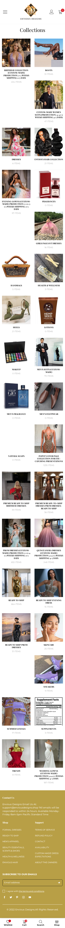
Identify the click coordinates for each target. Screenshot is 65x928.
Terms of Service (45, 830)
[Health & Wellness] (48, 268)
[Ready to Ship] (16, 582)
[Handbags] (16, 268)
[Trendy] (16, 753)
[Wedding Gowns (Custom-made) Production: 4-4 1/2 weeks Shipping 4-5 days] (48, 753)
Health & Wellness (13, 856)
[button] (59, 882)
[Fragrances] (48, 184)
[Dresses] (16, 141)
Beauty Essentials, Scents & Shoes (13, 849)
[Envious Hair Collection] (48, 141)
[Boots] (48, 52)
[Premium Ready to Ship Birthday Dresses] (16, 485)
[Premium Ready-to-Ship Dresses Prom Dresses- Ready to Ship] (48, 485)
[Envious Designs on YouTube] (30, 897)
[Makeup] (16, 352)
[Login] (51, 12)
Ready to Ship (10, 835)
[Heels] (16, 309)
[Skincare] (48, 627)
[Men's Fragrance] (16, 396)
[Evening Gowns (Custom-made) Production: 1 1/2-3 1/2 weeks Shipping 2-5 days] (16, 184)
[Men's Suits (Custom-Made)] (48, 352)
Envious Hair (10, 862)
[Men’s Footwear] (48, 396)
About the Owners (46, 862)
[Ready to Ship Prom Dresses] (16, 627)
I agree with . (25, 891)
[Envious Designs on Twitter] (11, 897)
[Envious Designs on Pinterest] (17, 897)
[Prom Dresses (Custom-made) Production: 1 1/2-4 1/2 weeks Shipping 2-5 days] (16, 532)
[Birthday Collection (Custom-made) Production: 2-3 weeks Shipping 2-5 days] (16, 52)
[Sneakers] (48, 669)
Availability (42, 847)
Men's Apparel (10, 841)
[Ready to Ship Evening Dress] (48, 582)
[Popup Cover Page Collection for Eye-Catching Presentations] (48, 438)
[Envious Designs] (30, 12)
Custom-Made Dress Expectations (46, 855)
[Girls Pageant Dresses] (48, 225)
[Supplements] (48, 711)
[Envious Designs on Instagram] (24, 897)
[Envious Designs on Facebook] (4, 897)
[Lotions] (48, 309)
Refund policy (43, 835)
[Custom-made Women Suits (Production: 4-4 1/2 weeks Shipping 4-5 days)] (48, 94)
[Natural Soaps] (16, 438)
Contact (40, 841)
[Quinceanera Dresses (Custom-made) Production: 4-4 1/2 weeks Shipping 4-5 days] (48, 532)
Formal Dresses (11, 830)
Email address (12, 882)
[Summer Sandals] (16, 711)
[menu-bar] (7, 12)
